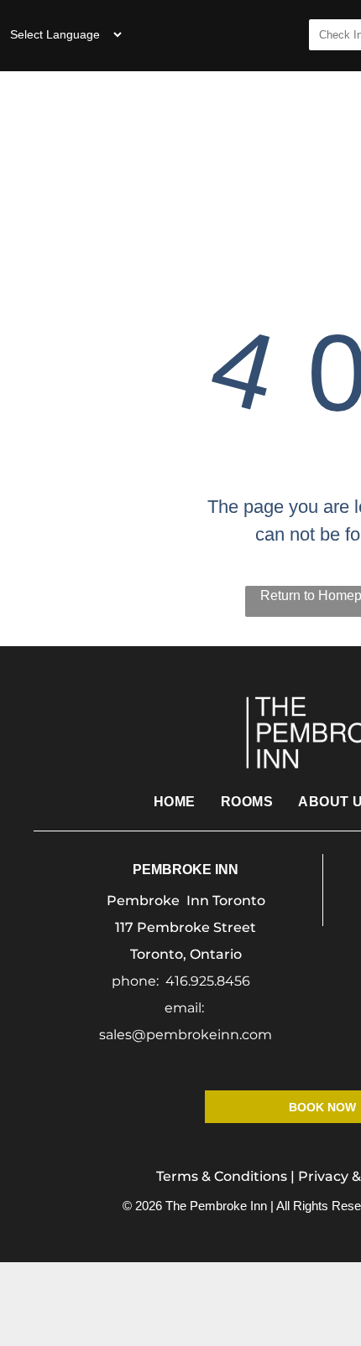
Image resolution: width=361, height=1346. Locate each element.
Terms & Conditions (221, 1176)
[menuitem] (308, 129)
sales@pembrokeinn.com (185, 1035)
